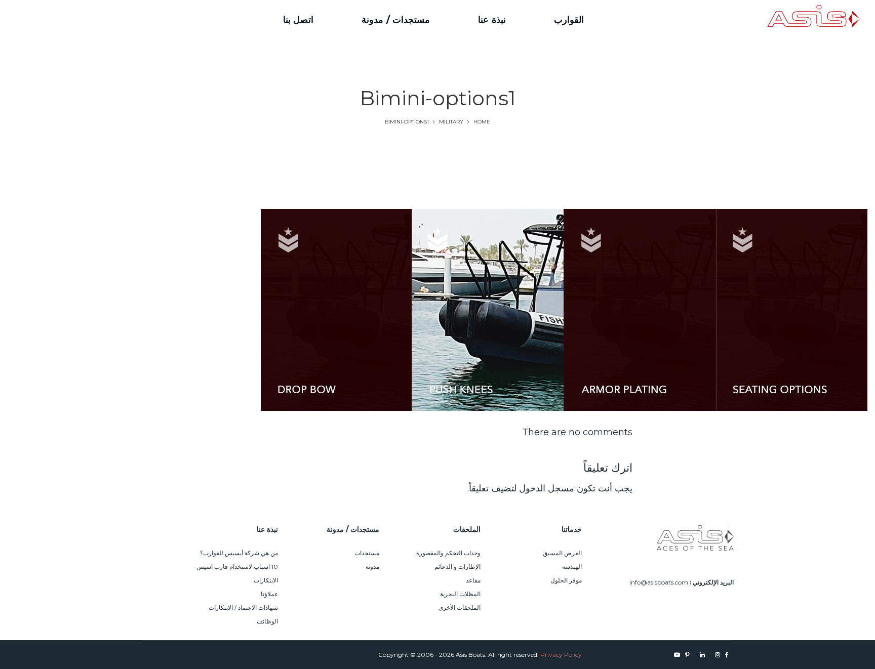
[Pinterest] (69, 19)
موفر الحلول (566, 580)
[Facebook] (116, 19)
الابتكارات (266, 580)
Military (451, 121)
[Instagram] (104, 19)
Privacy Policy (561, 654)
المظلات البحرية (460, 594)
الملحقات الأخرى (460, 607)
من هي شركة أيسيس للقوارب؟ (239, 553)
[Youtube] (56, 19)
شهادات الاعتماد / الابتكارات (243, 607)
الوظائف (267, 621)
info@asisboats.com (658, 582)
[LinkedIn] (87, 19)
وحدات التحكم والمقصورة (448, 553)
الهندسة (572, 566)
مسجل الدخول (546, 488)
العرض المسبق (562, 553)
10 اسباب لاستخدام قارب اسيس (237, 566)
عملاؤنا (269, 594)
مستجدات (366, 553)
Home (481, 121)
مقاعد (473, 580)
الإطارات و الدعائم (457, 566)
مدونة (372, 566)
